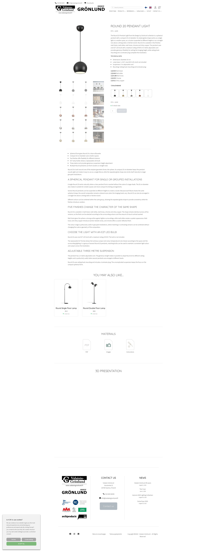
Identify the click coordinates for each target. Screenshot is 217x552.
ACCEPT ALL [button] (21, 544)
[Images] (108, 349)
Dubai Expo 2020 (142, 501)
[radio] (115, 93)
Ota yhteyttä (90, 3)
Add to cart (121, 111)
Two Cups (143, 489)
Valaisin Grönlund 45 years (142, 483)
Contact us (108, 506)
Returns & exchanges (99, 534)
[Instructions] (130, 349)
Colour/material (116, 85)
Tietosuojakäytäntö (116, 534)
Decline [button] (14, 539)
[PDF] (87, 349)
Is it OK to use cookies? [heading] (14, 520)
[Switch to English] (150, 7)
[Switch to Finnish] (146, 7)
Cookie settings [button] (29, 539)
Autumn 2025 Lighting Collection (142, 495)
